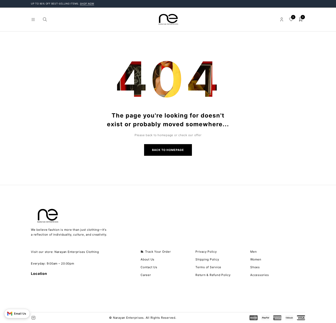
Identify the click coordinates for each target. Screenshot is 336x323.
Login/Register (281, 19)
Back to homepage (168, 149)
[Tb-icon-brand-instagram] (33, 317)
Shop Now (87, 3)
